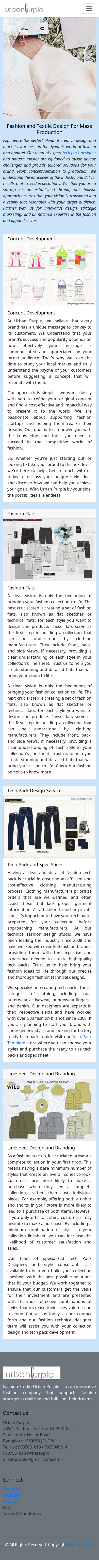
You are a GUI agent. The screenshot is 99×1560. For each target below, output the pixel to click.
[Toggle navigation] (89, 8)
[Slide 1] (40, 112)
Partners (11, 1495)
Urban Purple (81, 1544)
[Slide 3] (58, 112)
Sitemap (11, 1501)
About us (11, 1489)
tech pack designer (79, 153)
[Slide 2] (49, 112)
